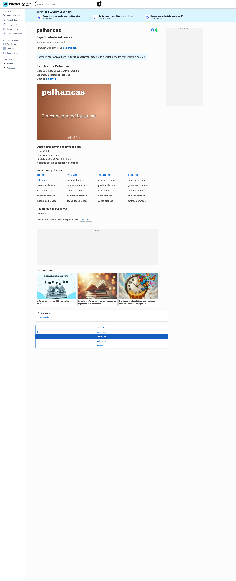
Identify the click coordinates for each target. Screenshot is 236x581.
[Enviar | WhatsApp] (156, 30)
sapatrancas (103, 175)
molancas (72, 175)
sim (82, 220)
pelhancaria (44, 317)
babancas (133, 175)
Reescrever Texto (86, 57)
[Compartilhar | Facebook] (152, 30)
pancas (40, 175)
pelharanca (101, 341)
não (89, 220)
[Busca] (99, 4)
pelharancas (69, 47)
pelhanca (51, 78)
